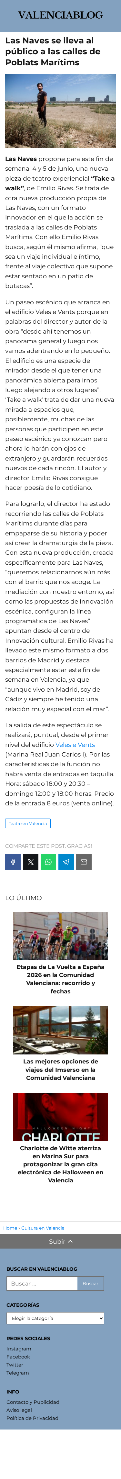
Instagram (18, 1349)
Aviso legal (19, 1410)
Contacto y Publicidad (32, 1402)
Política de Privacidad (32, 1418)
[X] (30, 862)
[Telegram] (66, 862)
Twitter (14, 1365)
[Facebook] (13, 862)
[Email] (84, 862)
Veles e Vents (75, 744)
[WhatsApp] (48, 862)
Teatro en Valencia (28, 823)
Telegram (17, 1373)
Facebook (18, 1357)
